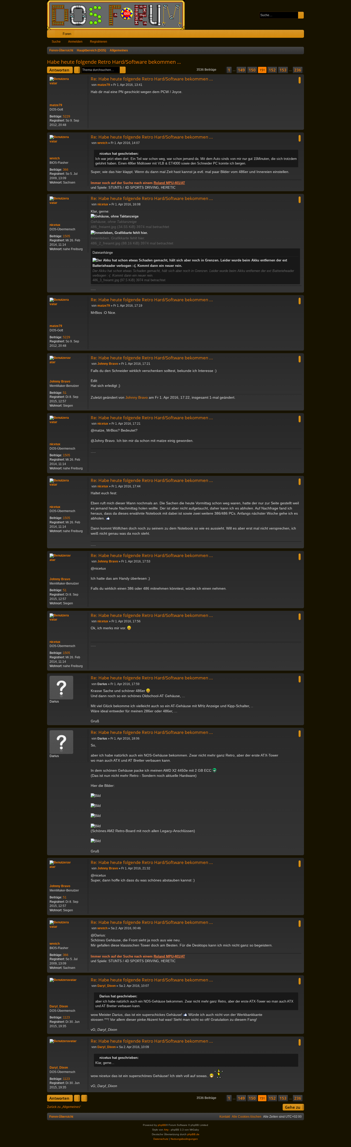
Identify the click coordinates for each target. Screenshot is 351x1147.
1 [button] (229, 69)
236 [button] (297, 69)
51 (65, 393)
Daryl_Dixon (59, 1006)
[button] (220, 70)
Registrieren (98, 41)
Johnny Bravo (60, 381)
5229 (66, 116)
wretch (55, 158)
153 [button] (283, 69)
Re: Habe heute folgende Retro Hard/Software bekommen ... (152, 78)
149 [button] (241, 69)
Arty (166, 1129)
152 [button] (272, 69)
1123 (66, 1017)
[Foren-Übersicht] (118, 15)
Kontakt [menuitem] (224, 1116)
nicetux (55, 225)
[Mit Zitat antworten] (300, 80)
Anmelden (75, 41)
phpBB (162, 1125)
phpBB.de (193, 1134)
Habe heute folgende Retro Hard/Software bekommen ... (114, 61)
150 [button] (252, 69)
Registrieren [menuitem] (301, 35)
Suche (56, 41)
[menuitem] (284, 34)
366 (65, 169)
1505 (66, 236)
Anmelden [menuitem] (293, 35)
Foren (67, 34)
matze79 (56, 105)
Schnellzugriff (52, 35)
